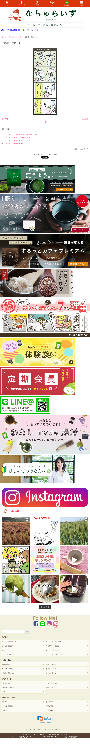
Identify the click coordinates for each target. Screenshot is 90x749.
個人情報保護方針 (71, 737)
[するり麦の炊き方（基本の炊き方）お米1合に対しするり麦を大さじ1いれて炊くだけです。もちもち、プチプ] (74, 589)
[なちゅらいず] (45, 17)
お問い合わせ (6, 710)
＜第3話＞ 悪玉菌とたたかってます (17, 137)
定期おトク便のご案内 (53, 650)
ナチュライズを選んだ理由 (54, 654)
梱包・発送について (52, 683)
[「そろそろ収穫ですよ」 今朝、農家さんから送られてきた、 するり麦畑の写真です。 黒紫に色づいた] (16, 531)
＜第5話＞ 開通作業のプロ (14, 143)
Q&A (3, 691)
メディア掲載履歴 (7, 706)
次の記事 (85, 119)
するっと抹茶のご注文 (9, 642)
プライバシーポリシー (53, 710)
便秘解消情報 (6, 664)
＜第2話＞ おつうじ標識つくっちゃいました (20, 135)
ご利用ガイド (6, 679)
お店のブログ (50, 702)
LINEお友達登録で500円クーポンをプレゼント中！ (19, 30)
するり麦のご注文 (7, 646)
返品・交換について (52, 687)
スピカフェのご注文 (52, 646)
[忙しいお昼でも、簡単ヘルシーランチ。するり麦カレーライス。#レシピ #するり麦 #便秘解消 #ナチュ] (45, 589)
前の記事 (5, 119)
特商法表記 (49, 706)
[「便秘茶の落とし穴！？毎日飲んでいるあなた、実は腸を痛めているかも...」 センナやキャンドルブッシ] (16, 560)
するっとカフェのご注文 (54, 642)
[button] (45, 719)
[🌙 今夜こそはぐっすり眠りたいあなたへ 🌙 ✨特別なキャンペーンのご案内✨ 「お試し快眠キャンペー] (45, 560)
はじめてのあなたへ (8, 654)
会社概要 (5, 702)
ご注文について (7, 683)
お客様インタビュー (52, 669)
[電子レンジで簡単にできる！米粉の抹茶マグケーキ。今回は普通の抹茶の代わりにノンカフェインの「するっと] (16, 589)
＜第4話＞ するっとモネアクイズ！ (17, 140)
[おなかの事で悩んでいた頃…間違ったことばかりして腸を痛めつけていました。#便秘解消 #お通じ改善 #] (45, 531)
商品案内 (5, 637)
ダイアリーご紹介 (7, 669)
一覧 (45, 122)
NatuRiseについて (8, 697)
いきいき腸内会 (51, 673)
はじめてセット (7, 650)
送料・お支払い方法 (8, 687)
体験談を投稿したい (8, 673)
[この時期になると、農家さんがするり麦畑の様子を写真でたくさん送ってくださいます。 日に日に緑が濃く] (74, 531)
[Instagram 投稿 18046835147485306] (74, 560)
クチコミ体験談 (51, 664)
